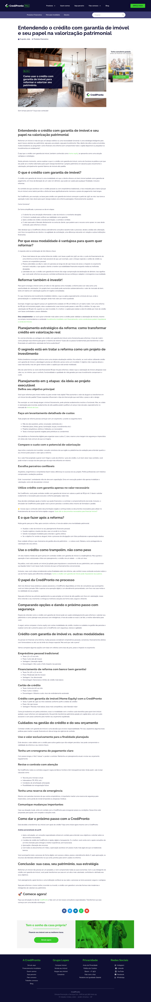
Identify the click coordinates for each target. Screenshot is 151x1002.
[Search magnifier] (123, 14)
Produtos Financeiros (34, 15)
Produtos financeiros (41, 39)
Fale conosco (93, 6)
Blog (107, 6)
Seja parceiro (79, 6)
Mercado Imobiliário (53, 15)
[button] (64, 911)
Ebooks (66, 15)
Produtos (49, 6)
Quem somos (65, 6)
